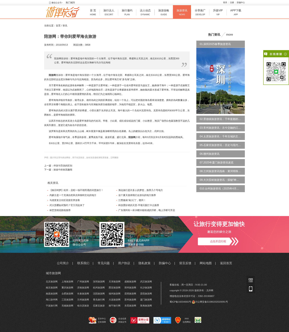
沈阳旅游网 (99, 293)
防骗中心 (241, 2)
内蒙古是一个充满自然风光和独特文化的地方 (73, 195)
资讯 (65, 25)
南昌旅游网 (52, 293)
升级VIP (218, 12)
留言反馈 (185, 263)
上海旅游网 (67, 281)
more (229, 34)
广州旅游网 (83, 281)
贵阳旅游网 (146, 293)
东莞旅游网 (130, 305)
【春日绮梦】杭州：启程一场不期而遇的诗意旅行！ (76, 190)
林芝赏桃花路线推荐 (60, 210)
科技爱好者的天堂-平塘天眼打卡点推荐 (138, 205)
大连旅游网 (114, 299)
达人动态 (145, 12)
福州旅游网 (114, 293)
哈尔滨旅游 (83, 305)
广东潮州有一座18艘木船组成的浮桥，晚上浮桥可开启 (146, 210)
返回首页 (226, 263)
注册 (232, 2)
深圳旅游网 (99, 281)
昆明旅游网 (130, 293)
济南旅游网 (83, 287)
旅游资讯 (182, 12)
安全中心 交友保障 (102, 320)
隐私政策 (144, 263)
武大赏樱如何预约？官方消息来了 (67, 205)
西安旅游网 (114, 287)
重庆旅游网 (67, 287)
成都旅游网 (130, 281)
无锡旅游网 (67, 305)
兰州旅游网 (83, 299)
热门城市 (70, 2)
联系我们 (83, 263)
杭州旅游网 (99, 287)
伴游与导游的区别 (63, 165)
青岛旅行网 (99, 299)
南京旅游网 (52, 287)
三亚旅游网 (67, 299)
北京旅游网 (52, 281)
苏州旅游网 (130, 299)
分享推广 (200, 12)
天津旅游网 (114, 281)
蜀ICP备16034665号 (180, 301)
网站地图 (206, 263)
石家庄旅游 (99, 305)
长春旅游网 (83, 293)
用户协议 (124, 263)
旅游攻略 (163, 12)
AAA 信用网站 (187, 320)
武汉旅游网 (146, 281)
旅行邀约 (127, 12)
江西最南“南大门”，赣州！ (132, 200)
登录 (225, 2)
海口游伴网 (52, 299)
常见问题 (104, 263)
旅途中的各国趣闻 (63, 169)
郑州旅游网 (130, 287)
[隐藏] (285, 54)
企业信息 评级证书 (122, 320)
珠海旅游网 (146, 305)
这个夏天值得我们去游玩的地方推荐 (137, 195)
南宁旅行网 (114, 305)
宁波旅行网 (52, 305)
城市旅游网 (53, 273)
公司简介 (63, 263)
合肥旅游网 (67, 293)
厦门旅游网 (146, 299)
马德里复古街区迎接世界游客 (65, 200)
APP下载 (235, 12)
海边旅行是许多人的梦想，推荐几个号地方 (140, 190)
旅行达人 (109, 12)
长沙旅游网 (146, 287)
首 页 (93, 12)
